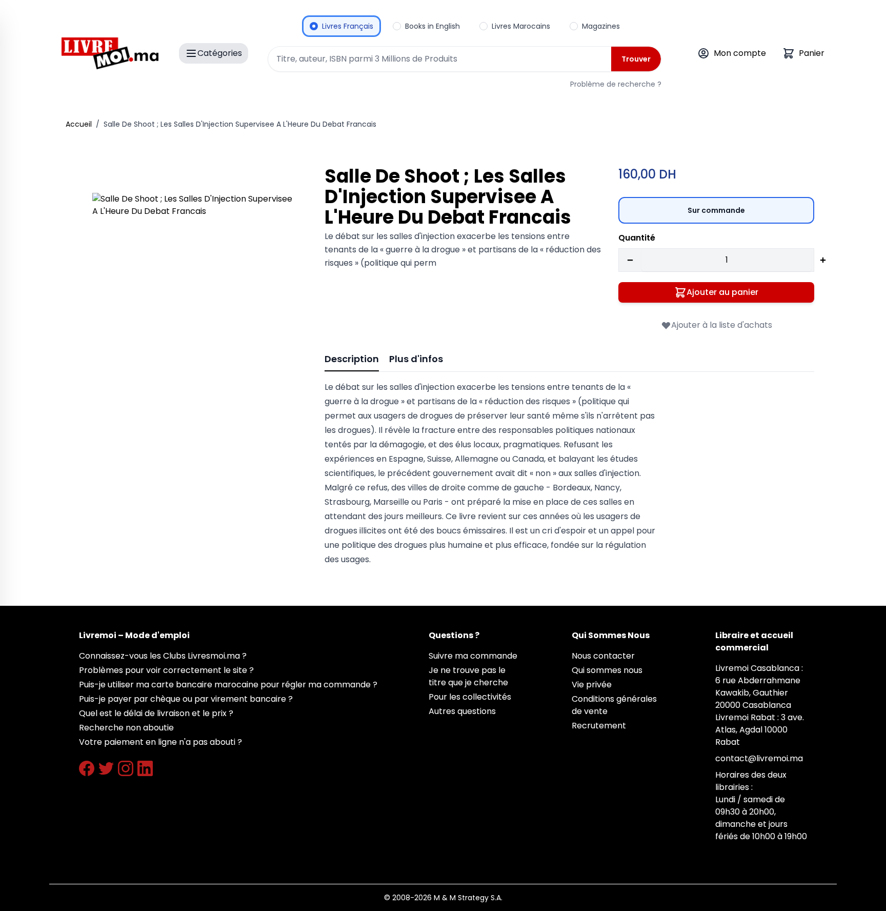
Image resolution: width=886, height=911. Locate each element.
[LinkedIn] (145, 768)
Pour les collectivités (470, 697)
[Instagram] (125, 768)
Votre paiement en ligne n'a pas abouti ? (160, 742)
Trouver (636, 59)
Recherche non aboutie (126, 728)
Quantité (636, 238)
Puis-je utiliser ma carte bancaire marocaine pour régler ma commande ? (228, 684)
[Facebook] (86, 768)
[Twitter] (106, 768)
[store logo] (110, 53)
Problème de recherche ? (615, 84)
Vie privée (592, 684)
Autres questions (462, 711)
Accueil (79, 124)
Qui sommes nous (607, 670)
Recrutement (599, 725)
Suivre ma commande (473, 656)
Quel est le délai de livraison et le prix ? (156, 713)
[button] (194, 295)
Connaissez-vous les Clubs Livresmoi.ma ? (163, 656)
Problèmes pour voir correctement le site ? (166, 670)
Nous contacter (603, 656)
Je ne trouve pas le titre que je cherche (468, 676)
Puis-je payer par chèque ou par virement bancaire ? (186, 699)
